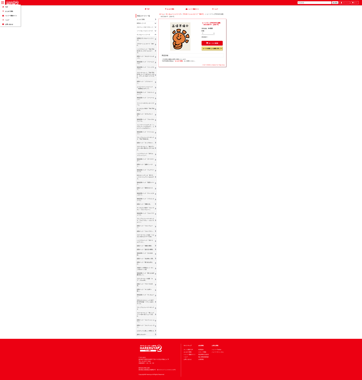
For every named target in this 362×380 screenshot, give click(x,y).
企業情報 (201, 359)
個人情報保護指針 (203, 357)
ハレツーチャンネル (218, 352)
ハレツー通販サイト (11, 15)
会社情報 (201, 345)
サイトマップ (188, 345)
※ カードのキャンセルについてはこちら (214, 65)
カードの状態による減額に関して (212, 48)
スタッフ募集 (202, 352)
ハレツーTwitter (216, 349)
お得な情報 (215, 345)
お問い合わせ (9, 24)
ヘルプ (7, 20)
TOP (6, 7)
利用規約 (201, 349)
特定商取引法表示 (203, 354)
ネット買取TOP (188, 349)
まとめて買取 (9, 11)
